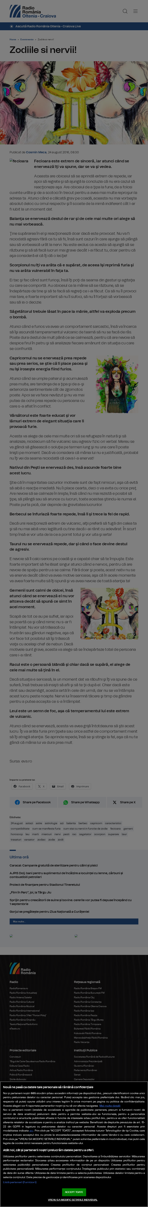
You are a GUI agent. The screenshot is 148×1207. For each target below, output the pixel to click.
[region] (74, 1144)
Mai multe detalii (109, 1105)
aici (31, 1131)
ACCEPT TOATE (74, 1192)
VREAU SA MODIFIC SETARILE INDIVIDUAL (73, 1200)
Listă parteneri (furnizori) (19, 1182)
